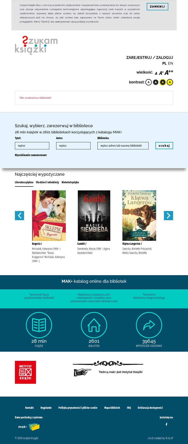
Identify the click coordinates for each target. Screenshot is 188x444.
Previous (19, 215)
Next (168, 215)
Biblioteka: (103, 138)
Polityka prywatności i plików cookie (77, 407)
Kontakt (29, 407)
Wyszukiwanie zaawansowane (31, 155)
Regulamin (46, 407)
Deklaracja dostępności (150, 407)
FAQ (129, 407)
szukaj (164, 145)
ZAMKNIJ (157, 6)
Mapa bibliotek (112, 407)
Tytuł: (18, 138)
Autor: (59, 138)
